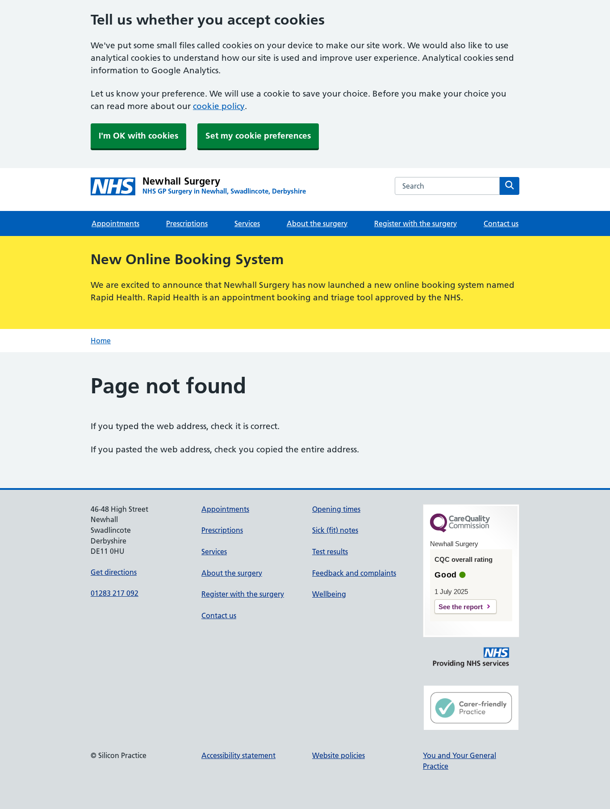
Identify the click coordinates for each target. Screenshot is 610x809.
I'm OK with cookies (138, 136)
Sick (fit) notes (335, 530)
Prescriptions (187, 223)
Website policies (338, 755)
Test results (330, 551)
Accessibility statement (238, 755)
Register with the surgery (415, 223)
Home (101, 340)
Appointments (115, 223)
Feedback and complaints (354, 573)
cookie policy (219, 106)
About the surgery (317, 223)
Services (247, 223)
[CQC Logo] (460, 530)
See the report (461, 607)
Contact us (501, 223)
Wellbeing (329, 594)
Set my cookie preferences (258, 136)
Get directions (114, 572)
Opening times (336, 509)
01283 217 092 (114, 593)
